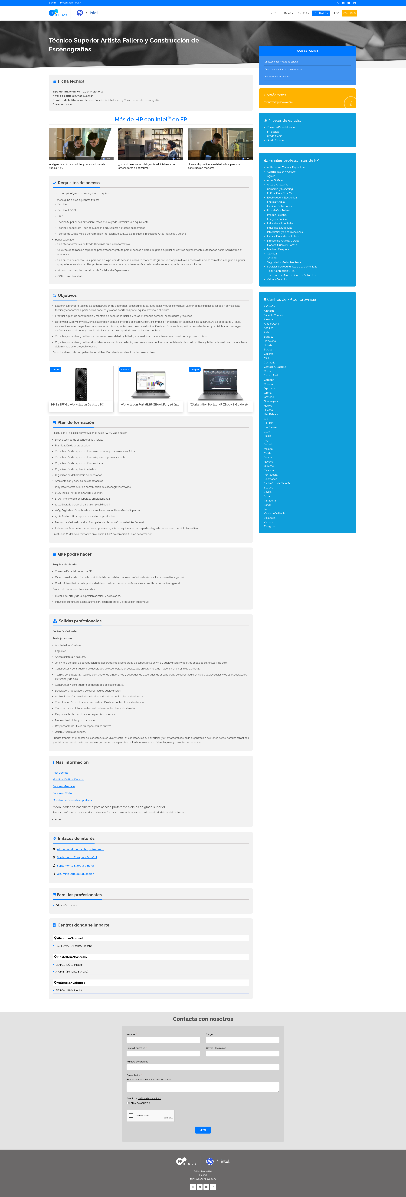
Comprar (56, 369)
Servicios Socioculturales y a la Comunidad (292, 266)
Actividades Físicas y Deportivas (286, 167)
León (267, 431)
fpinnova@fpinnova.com (278, 102)
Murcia (268, 457)
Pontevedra (271, 474)
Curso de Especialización (281, 127)
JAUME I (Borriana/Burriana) (72, 971)
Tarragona (270, 500)
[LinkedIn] (200, 1187)
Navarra (268, 461)
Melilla (267, 453)
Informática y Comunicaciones (285, 232)
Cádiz (267, 358)
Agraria (271, 176)
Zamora (268, 522)
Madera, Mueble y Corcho (282, 245)
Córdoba (269, 379)
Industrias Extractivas (279, 227)
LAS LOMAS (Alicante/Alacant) (74, 945)
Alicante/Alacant (274, 315)
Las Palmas (271, 427)
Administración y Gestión (281, 171)
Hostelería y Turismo (279, 210)
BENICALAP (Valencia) (69, 990)
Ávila (266, 332)
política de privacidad (149, 1098)
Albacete (269, 310)
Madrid (268, 444)
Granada (269, 397)
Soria (267, 496)
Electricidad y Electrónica (282, 197)
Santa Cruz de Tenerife (277, 483)
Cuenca (268, 384)
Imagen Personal (277, 214)
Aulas (287, 13)
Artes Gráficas (275, 180)
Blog (336, 13)
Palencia (269, 470)
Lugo (267, 440)
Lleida (267, 435)
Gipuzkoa (269, 388)
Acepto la (144, 1098)
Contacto (349, 13)
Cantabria (269, 362)
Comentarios (133, 1075)
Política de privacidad (203, 1171)
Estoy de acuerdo (139, 1103)
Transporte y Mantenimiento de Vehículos (291, 275)
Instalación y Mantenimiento (283, 236)
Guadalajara (271, 401)
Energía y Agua (276, 201)
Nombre (131, 1034)
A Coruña (269, 306)
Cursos (302, 13)
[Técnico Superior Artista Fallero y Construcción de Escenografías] (73, 13)
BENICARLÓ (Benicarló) (69, 964)
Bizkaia (268, 345)
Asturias (268, 328)
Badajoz (269, 336)
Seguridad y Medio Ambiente (284, 262)
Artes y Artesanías (66, 905)
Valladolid (269, 517)
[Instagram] (354, 3)
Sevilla (268, 491)
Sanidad (272, 258)
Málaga (268, 448)
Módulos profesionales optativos (72, 800)
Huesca (268, 410)
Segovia (268, 487)
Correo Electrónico (216, 1048)
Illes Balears (271, 414)
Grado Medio (274, 136)
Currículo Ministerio (64, 786)
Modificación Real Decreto (68, 779)
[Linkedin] (343, 3)
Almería (268, 319)
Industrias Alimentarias (280, 223)
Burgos (268, 349)
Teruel (267, 504)
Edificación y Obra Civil (280, 193)
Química (272, 253)
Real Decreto (61, 772)
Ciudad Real (271, 375)
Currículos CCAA (62, 793)
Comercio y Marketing (280, 189)
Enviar (203, 1130)
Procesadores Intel (69, 2)
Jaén (266, 418)
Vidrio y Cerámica (277, 279)
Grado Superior (84, 95)
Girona (268, 392)
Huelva (268, 405)
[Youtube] (349, 3)
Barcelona (270, 341)
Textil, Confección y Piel (281, 270)
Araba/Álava (271, 323)
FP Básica (273, 131)
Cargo (209, 1034)
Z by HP (53, 2)
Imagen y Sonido (277, 219)
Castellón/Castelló (275, 366)
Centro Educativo (136, 1048)
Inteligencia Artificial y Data (283, 240)
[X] (338, 3)
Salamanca (270, 479)
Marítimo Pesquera (278, 249)
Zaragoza (269, 526)
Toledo (268, 509)
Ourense (269, 466)
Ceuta (267, 371)
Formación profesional (90, 91)
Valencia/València (274, 513)
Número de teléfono (137, 1061)
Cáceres (268, 353)
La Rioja (268, 422)
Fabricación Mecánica (279, 206)
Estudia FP (320, 13)
